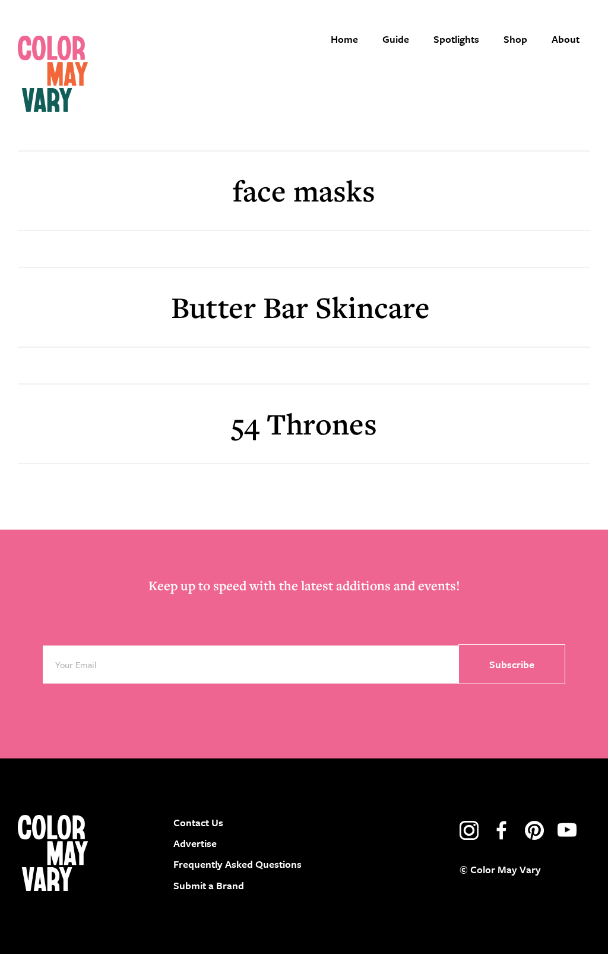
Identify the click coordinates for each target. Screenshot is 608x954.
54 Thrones (304, 423)
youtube (567, 830)
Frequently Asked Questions (237, 864)
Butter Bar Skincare (304, 307)
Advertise (195, 843)
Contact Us (198, 822)
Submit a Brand (208, 885)
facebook (501, 830)
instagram (469, 830)
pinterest (534, 830)
